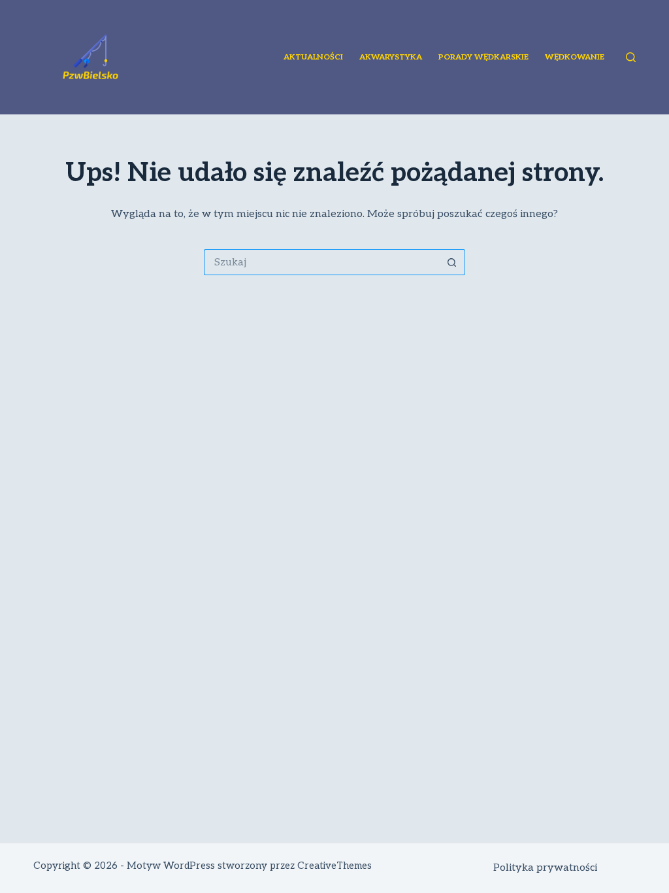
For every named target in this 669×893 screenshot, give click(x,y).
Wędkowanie (574, 57)
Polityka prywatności (545, 868)
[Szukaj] (631, 57)
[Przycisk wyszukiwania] (452, 262)
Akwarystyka (390, 57)
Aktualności (313, 57)
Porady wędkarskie (483, 57)
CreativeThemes (334, 865)
